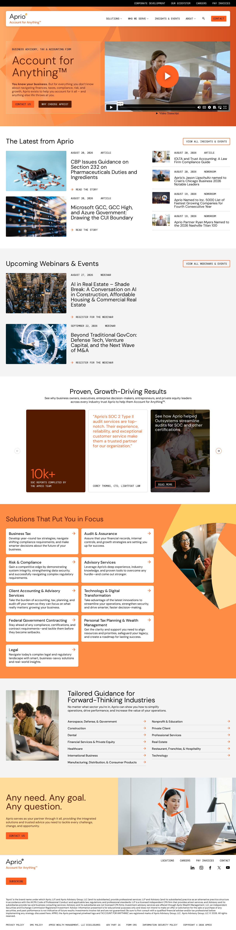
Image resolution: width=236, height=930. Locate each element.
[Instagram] (201, 868)
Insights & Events (167, 18)
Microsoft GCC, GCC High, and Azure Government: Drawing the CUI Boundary (102, 212)
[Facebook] (210, 868)
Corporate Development (149, 3)
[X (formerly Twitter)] (219, 867)
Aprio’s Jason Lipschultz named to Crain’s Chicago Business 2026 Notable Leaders (200, 181)
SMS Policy (36, 924)
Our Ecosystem (180, 3)
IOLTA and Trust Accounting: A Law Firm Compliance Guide (200, 160)
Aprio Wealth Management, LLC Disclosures (74, 924)
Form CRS (131, 924)
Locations (167, 860)
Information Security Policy (160, 924)
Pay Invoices (221, 3)
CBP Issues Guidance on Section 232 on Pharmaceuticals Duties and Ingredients (104, 169)
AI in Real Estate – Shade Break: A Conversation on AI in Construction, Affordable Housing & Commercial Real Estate (103, 294)
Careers (201, 3)
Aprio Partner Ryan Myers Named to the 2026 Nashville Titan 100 (201, 224)
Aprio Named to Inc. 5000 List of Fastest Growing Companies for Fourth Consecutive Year (199, 203)
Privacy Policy (15, 924)
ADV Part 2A (113, 924)
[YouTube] (228, 867)
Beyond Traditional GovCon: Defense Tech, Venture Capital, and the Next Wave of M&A (104, 342)
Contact (218, 18)
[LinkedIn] (192, 868)
